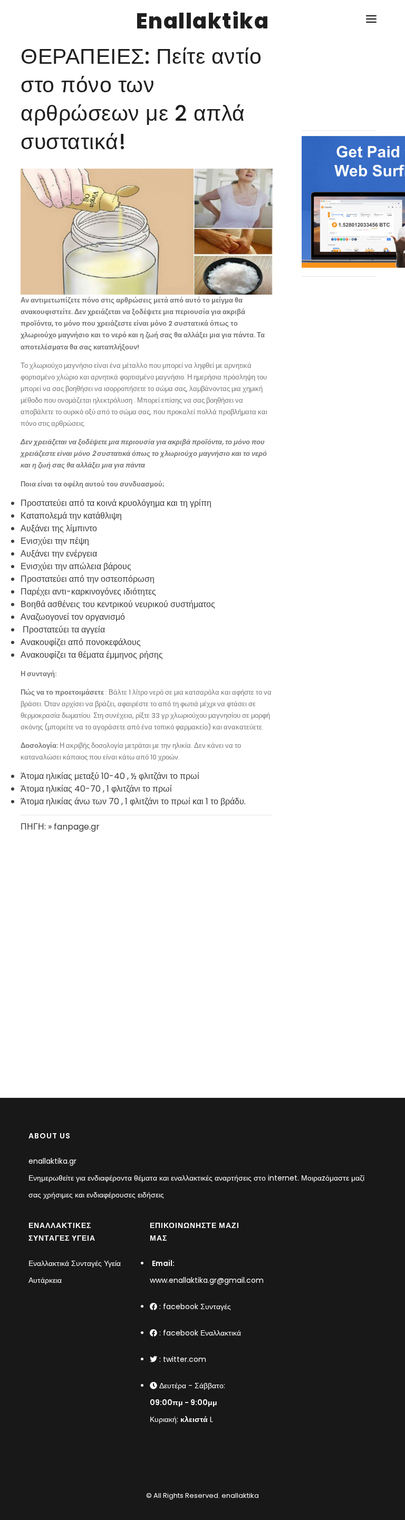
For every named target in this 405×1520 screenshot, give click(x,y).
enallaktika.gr (52, 1161)
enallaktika (239, 1495)
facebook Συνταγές (197, 1306)
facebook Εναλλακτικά (202, 1333)
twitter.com (184, 1359)
